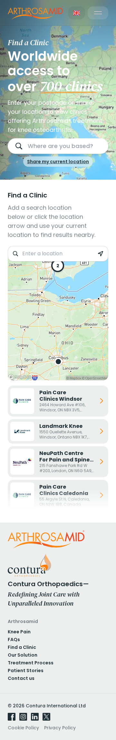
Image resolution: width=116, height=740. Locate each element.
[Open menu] (98, 12)
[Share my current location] (100, 253)
